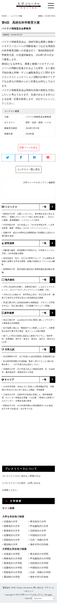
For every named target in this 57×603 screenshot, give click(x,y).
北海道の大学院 (12, 554)
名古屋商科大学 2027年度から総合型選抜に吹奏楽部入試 (29, 356)
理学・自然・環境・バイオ (38, 122)
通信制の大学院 (12, 577)
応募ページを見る (28, 147)
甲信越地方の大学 (39, 526)
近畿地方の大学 (12, 535)
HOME (4, 16)
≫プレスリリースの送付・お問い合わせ (21, 483)
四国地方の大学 (12, 540)
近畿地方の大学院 (13, 567)
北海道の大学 (10, 521)
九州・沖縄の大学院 (40, 572)
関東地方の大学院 (13, 558)
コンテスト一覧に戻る (28, 169)
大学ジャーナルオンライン (32, 595)
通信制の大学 (10, 544)
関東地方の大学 (12, 526)
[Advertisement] (25, 440)
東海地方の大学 (12, 530)
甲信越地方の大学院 (40, 558)
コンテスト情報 (16, 16)
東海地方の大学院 (13, 563)
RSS (13, 587)
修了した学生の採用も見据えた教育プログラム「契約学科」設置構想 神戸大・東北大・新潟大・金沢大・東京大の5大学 (28, 339)
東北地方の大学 (38, 521)
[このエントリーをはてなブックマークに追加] (35, 158)
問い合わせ (38, 587)
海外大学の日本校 (39, 544)
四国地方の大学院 (13, 572)
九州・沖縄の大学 (39, 540)
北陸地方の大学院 (39, 563)
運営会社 (6, 587)
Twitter (19, 587)
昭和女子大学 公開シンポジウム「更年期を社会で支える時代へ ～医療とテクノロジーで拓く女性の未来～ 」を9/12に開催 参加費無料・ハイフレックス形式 (28, 217)
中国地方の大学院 (39, 567)
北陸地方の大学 (38, 530)
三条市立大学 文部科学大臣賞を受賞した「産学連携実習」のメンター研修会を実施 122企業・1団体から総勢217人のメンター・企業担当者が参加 (28, 397)
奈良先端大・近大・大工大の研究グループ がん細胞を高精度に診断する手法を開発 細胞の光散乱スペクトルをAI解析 (28, 261)
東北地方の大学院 (39, 554)
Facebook (28, 587)
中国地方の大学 (38, 535)
